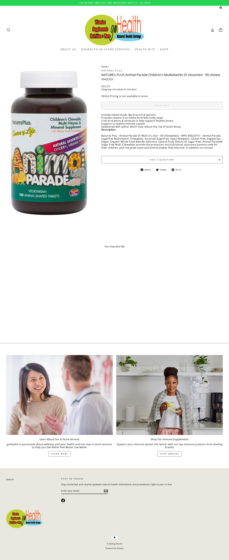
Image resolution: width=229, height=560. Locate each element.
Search (10, 479)
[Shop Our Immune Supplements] (169, 395)
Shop (164, 49)
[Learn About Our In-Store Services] (59, 395)
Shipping (106, 89)
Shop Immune (169, 454)
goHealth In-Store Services (105, 49)
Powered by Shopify (114, 548)
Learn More (59, 454)
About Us (68, 49)
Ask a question (162, 159)
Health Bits (145, 49)
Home (104, 66)
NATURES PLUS (111, 70)
